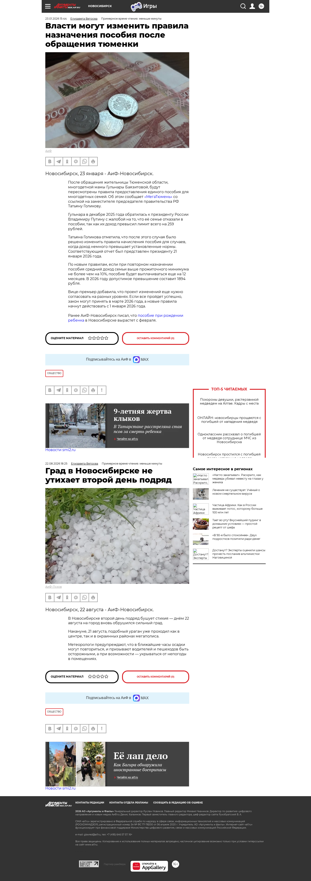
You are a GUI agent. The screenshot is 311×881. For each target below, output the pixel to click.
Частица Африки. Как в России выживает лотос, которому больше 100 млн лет (237, 508)
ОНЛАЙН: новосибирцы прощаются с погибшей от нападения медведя (229, 420)
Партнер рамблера (114, 864)
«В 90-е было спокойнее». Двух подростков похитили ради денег (236, 537)
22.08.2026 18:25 (56, 463)
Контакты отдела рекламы (128, 802)
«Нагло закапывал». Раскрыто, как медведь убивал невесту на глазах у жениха (237, 478)
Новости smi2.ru (60, 450)
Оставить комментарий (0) (155, 338)
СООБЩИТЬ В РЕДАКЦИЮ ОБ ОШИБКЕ (178, 802)
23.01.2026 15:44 (56, 18)
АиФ (48, 151)
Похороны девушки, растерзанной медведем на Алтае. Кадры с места (229, 401)
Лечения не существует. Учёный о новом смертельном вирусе (236, 491)
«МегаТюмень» (158, 197)
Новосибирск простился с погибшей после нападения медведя (229, 456)
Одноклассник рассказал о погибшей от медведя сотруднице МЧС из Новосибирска (229, 438)
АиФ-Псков (53, 586)
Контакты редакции (89, 802)
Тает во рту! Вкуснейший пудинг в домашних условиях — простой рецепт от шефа (236, 523)
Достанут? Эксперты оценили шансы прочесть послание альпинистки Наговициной (238, 553)
